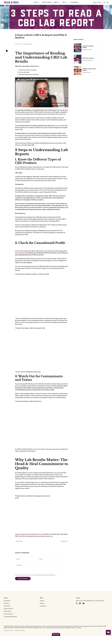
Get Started (7, 600)
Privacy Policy (41, 575)
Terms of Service (49, 575)
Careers (42, 603)
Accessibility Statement (10, 616)
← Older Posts (18, 541)
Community (7, 606)
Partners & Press (8, 608)
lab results (52, 449)
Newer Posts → (64, 541)
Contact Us (43, 606)
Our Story (6, 603)
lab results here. (36, 372)
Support (42, 600)
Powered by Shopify (20, 630)
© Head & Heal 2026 (8, 630)
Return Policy (7, 611)
